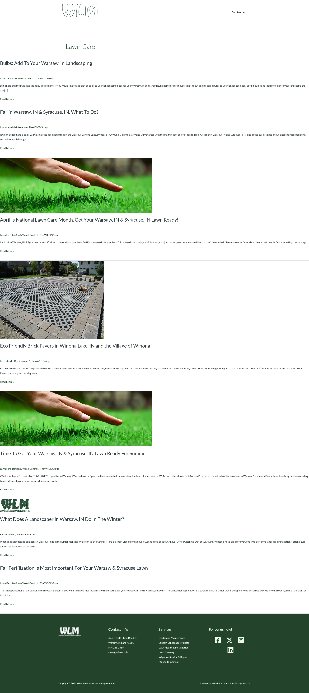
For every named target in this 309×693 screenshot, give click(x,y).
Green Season (139, 12)
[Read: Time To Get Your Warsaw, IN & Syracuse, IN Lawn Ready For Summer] (76, 418)
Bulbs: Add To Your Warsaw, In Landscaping (46, 63)
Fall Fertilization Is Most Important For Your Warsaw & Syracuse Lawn (74, 568)
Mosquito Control (168, 661)
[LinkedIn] (230, 650)
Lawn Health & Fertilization (173, 647)
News (11, 534)
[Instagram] (241, 640)
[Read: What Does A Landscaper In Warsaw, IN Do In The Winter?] (15, 505)
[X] (229, 640)
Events (3, 534)
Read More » (7, 99)
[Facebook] (218, 640)
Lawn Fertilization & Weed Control (19, 235)
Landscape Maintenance (13, 127)
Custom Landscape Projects (174, 642)
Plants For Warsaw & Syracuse (16, 78)
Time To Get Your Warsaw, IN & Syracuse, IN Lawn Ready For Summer (73, 453)
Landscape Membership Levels (173, 12)
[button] (125, 12)
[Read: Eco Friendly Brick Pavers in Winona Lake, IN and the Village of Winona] (52, 299)
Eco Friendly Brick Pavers (14, 360)
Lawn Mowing (166, 652)
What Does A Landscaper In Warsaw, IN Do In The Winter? (62, 519)
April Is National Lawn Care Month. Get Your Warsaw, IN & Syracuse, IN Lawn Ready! (89, 220)
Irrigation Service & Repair (173, 656)
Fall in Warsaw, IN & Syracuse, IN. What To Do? (49, 112)
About (120, 12)
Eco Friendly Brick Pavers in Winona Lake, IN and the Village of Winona (75, 346)
